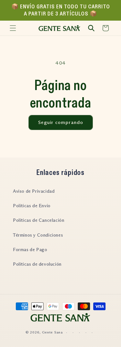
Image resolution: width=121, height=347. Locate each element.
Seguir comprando (60, 122)
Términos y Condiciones (38, 235)
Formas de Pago (30, 249)
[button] (13, 28)
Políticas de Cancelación (38, 220)
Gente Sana (52, 332)
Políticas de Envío (32, 206)
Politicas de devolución (37, 264)
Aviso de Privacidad (34, 191)
